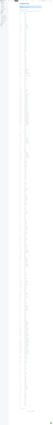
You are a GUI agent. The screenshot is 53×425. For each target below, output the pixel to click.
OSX (34, 11)
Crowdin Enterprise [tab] (25, 9)
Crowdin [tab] (21, 9)
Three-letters (27, 11)
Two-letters (23, 11)
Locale (29, 11)
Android (32, 11)
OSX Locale (37, 11)
